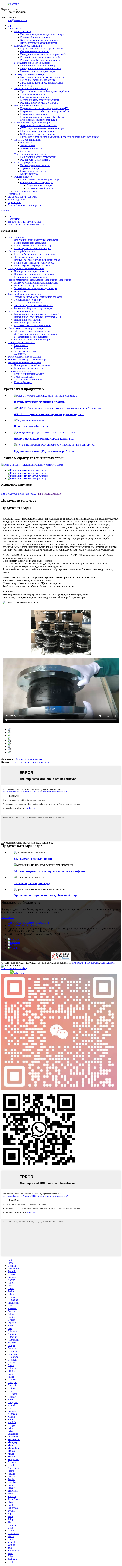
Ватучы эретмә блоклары (40, 188)
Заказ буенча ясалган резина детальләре (41, 82)
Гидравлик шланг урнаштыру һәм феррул (42, 117)
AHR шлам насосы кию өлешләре (38, 125)
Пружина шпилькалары (39, 185)
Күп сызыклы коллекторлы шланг (38, 119)
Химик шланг (27, 145)
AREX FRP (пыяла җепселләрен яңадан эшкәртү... (49, 414)
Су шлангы (26, 151)
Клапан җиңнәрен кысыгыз (35, 165)
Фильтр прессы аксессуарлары (36, 182)
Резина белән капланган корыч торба (40, 57)
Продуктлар (14, 28)
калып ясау (26, 85)
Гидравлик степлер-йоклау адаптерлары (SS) (44, 111)
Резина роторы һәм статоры (35, 159)
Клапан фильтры (29, 174)
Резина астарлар (22, 31)
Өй (9, 25)
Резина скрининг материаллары (37, 71)
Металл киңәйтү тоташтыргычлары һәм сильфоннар (51, 871)
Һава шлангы (27, 142)
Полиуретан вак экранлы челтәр (37, 65)
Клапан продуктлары (25, 162)
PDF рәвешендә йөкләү (49, 493)
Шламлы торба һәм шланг (28, 45)
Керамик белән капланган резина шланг (42, 48)
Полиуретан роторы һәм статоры (38, 156)
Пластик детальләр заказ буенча (37, 80)
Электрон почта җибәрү (14, 968)
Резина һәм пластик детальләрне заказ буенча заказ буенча (39, 279)
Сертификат (14, 202)
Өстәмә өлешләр (23, 176)
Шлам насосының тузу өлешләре (32, 122)
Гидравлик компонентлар (28, 105)
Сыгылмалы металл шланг (34, 97)
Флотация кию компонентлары (31, 154)
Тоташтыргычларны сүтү (34, 94)
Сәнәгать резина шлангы (27, 139)
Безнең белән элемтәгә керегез (24, 205)
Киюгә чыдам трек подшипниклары (40, 40)
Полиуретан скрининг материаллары (40, 68)
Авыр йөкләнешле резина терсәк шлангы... (44, 438)
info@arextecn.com (17, 20)
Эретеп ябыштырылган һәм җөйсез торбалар (44, 91)
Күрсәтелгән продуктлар (85, 962)
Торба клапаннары (30, 168)
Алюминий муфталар (25, 191)
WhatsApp (19, 973)
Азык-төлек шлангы (31, 148)
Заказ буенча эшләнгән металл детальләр (42, 77)
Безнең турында (16, 199)
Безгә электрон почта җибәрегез (18, 493)
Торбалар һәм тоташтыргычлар (31, 88)
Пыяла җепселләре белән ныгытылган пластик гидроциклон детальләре (59, 136)
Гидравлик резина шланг (33, 114)
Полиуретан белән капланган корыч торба (43, 54)
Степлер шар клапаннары (34, 171)
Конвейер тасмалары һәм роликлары (40, 179)
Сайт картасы (107, 962)
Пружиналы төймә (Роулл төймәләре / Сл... (44, 451)
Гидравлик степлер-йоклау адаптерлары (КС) (44, 108)
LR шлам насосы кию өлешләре (37, 131)
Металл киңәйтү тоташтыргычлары (39, 99)
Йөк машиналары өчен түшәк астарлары (42, 34)
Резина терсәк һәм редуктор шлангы (40, 60)
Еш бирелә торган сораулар (22, 196)
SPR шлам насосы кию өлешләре (38, 134)
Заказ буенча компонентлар (29, 74)
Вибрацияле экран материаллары (32, 62)
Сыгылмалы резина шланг (34, 51)
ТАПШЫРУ (7, 917)
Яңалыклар (14, 193)
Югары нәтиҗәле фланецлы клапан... (40, 401)
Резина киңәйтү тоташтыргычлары (39, 102)
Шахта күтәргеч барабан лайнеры (38, 42)
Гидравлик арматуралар (27, 322)
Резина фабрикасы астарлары (36, 37)
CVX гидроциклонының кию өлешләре (42, 128)
